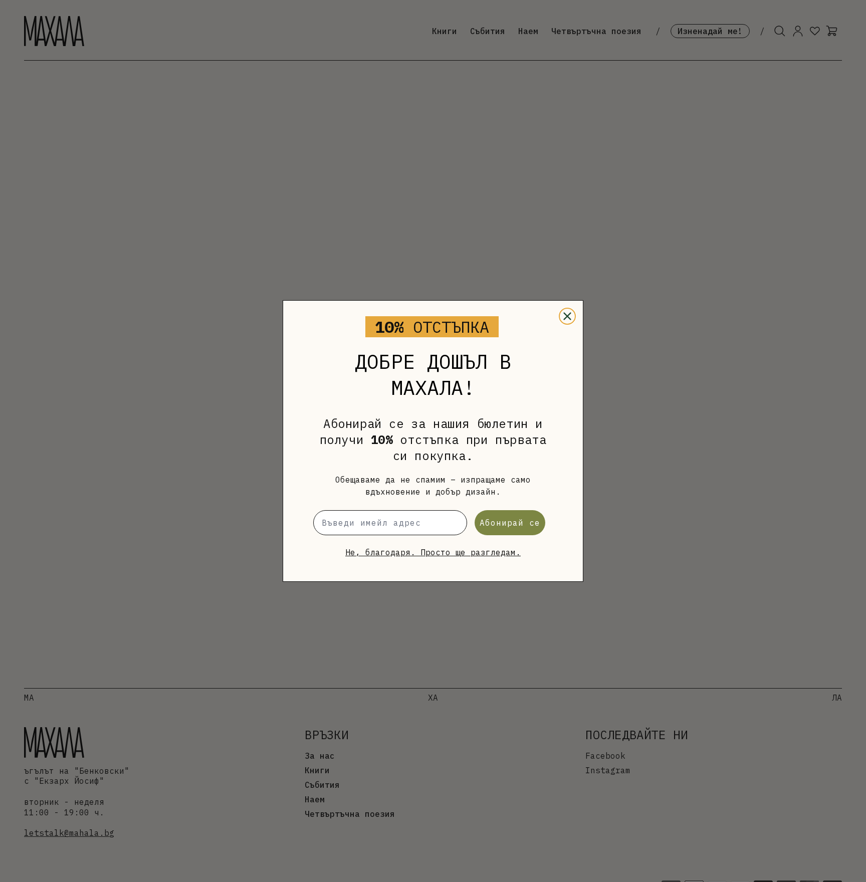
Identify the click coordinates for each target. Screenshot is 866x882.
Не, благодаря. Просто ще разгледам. (433, 552)
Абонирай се (510, 523)
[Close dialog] (567, 316)
